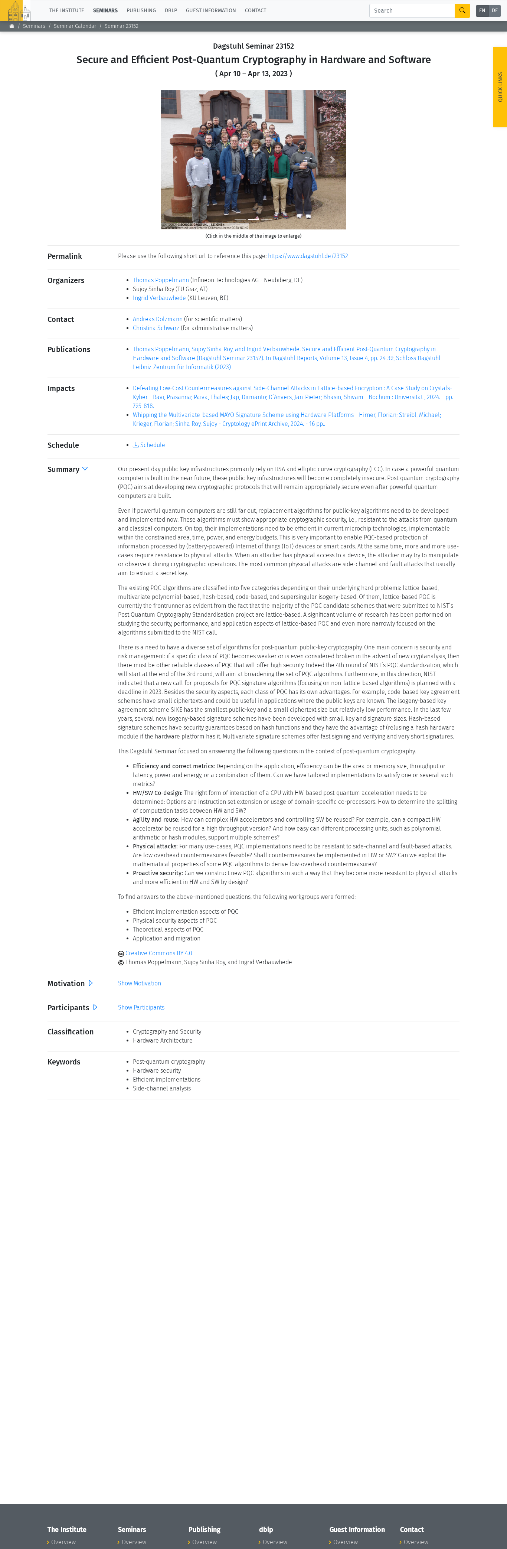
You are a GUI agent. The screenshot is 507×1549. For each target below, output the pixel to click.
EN (482, 11)
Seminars (34, 26)
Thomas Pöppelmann (161, 280)
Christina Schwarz (156, 328)
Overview (63, 1542)
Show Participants (141, 1007)
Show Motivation (139, 983)
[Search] (462, 11)
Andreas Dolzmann (158, 319)
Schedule (152, 445)
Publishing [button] (141, 10)
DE (495, 11)
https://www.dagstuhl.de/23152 (308, 256)
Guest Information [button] (211, 10)
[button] (175, 159)
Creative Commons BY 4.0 (158, 953)
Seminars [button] (105, 10)
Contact (255, 10)
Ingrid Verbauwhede (159, 297)
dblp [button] (171, 10)
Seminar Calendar (75, 26)
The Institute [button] (66, 10)
